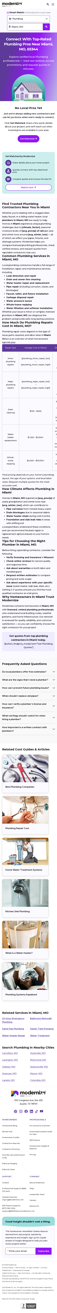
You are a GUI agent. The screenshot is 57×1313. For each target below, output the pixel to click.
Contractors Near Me (11, 1143)
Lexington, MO (10, 1060)
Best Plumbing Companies (19, 787)
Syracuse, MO (9, 1073)
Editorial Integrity (9, 1164)
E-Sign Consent (33, 1268)
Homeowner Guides (10, 1137)
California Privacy (9, 1273)
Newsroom (34, 1206)
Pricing (33, 1155)
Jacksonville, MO (39, 1067)
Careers (33, 1200)
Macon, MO (36, 1073)
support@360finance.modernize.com (18, 1211)
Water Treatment (40, 1035)
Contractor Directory (11, 1149)
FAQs (32, 1188)
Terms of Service (11, 1281)
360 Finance (35, 1140)
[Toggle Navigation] (53, 4)
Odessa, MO (8, 1067)
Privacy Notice (8, 1268)
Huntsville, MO (38, 1053)
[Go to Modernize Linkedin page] (31, 1111)
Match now (27, 187)
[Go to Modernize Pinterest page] (15, 1111)
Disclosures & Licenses (21, 1270)
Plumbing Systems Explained (21, 994)
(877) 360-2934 (8, 1208)
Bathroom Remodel (41, 1018)
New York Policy (24, 1273)
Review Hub (7, 1132)
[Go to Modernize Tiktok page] (36, 1111)
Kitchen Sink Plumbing (17, 911)
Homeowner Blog (9, 1126)
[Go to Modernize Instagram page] (20, 1111)
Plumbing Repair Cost (17, 828)
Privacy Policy (47, 1279)
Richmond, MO (38, 1060)
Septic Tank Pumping (42, 1029)
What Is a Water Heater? (19, 953)
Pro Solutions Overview (40, 1126)
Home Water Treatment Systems (23, 870)
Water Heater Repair (13, 1035)
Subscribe (43, 1251)
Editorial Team (8, 1169)
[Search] (48, 4)
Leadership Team (37, 1194)
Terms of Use (20, 1268)
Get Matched (27, 139)
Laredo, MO (8, 1080)
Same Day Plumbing (13, 1029)
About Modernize (37, 1183)
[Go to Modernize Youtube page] (41, 1111)
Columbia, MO (37, 1080)
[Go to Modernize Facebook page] (26, 1111)
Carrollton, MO (10, 1053)
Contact (5, 1183)
